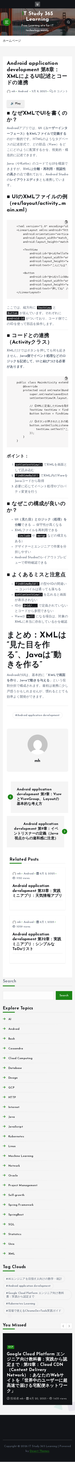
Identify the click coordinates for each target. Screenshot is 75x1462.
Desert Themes (39, 1451)
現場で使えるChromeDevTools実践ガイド (34, 1310)
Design (13, 1077)
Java (11, 1117)
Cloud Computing (20, 1058)
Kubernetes (16, 1136)
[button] (63, 1326)
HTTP (12, 1097)
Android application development (38, 715)
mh (13, 91)
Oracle (13, 1175)
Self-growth (16, 1195)
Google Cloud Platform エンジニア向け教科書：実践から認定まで (35, 1295)
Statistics (14, 1234)
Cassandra (15, 1048)
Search (9, 981)
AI (9, 1019)
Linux (12, 1146)
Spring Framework (20, 1205)
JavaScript (15, 1126)
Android (23, 91)
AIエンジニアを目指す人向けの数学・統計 (35, 1279)
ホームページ (12, 40)
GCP (11, 1087)
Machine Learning (20, 1156)
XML (11, 1253)
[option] (37, 1369)
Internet (13, 1107)
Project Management (22, 1185)
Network (14, 1165)
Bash (11, 1038)
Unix (11, 1244)
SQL (11, 1224)
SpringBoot (15, 1214)
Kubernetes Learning (21, 1303)
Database (15, 1068)
